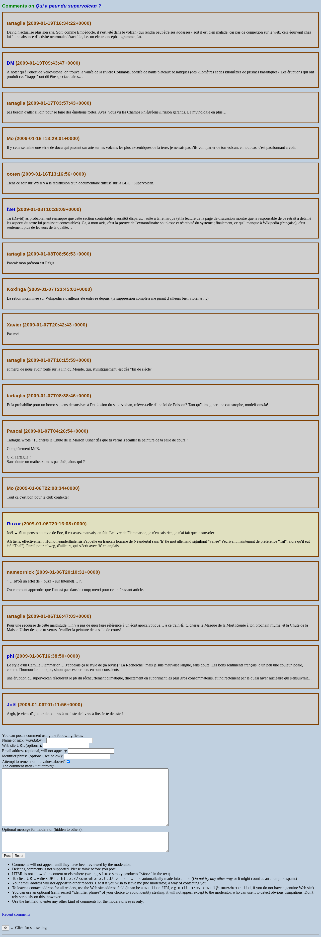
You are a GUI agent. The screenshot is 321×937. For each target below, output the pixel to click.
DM (10, 63)
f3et (11, 209)
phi (10, 656)
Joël (12, 704)
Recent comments (16, 914)
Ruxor (14, 523)
